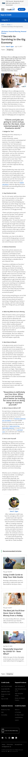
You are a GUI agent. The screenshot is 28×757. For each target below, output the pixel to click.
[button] (25, 21)
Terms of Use (10, 744)
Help (2, 712)
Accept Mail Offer (5, 689)
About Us (17, 709)
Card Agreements (6, 746)
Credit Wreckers (19, 717)
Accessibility (4, 715)
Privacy (3, 744)
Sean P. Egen (10, 46)
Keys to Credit (4, 698)
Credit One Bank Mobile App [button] (11, 730)
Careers (17, 720)
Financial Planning (14, 31)
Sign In (22, 9)
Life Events (4, 31)
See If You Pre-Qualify (6, 686)
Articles (9, 24)
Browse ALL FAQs (5, 709)
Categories (5, 20)
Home (2, 24)
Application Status (5, 691)
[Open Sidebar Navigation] (2, 9)
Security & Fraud (18, 744)
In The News (18, 712)
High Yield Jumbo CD (20, 686)
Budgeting (10, 49)
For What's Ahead (19, 715)
